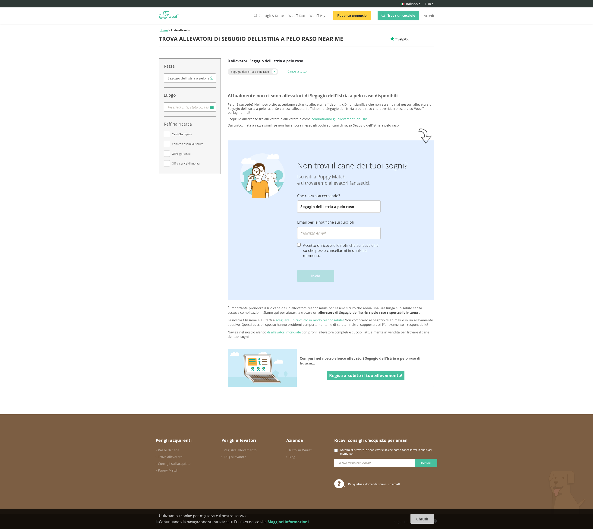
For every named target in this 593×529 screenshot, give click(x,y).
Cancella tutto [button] (297, 71)
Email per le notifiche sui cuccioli (325, 222)
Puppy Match (168, 470)
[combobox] (190, 78)
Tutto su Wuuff (300, 450)
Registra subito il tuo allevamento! (365, 375)
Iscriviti (426, 463)
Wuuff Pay (317, 15)
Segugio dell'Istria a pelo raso (250, 71)
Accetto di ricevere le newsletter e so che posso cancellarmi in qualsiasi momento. (386, 451)
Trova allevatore (170, 457)
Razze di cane (168, 450)
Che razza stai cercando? (318, 195)
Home (164, 30)
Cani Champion (182, 134)
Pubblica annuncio (352, 15)
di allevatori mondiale (284, 332)
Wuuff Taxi (296, 15)
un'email (394, 484)
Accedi (429, 15)
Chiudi (422, 519)
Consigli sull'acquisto (174, 463)
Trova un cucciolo (401, 15)
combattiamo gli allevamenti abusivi (340, 119)
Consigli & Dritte (271, 15)
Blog (292, 457)
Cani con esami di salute (187, 144)
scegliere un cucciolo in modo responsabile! (310, 320)
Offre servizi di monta (186, 163)
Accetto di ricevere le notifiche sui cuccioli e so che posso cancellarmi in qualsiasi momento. (341, 250)
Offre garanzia (181, 153)
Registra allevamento (240, 450)
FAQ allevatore (235, 457)
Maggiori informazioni (288, 521)
